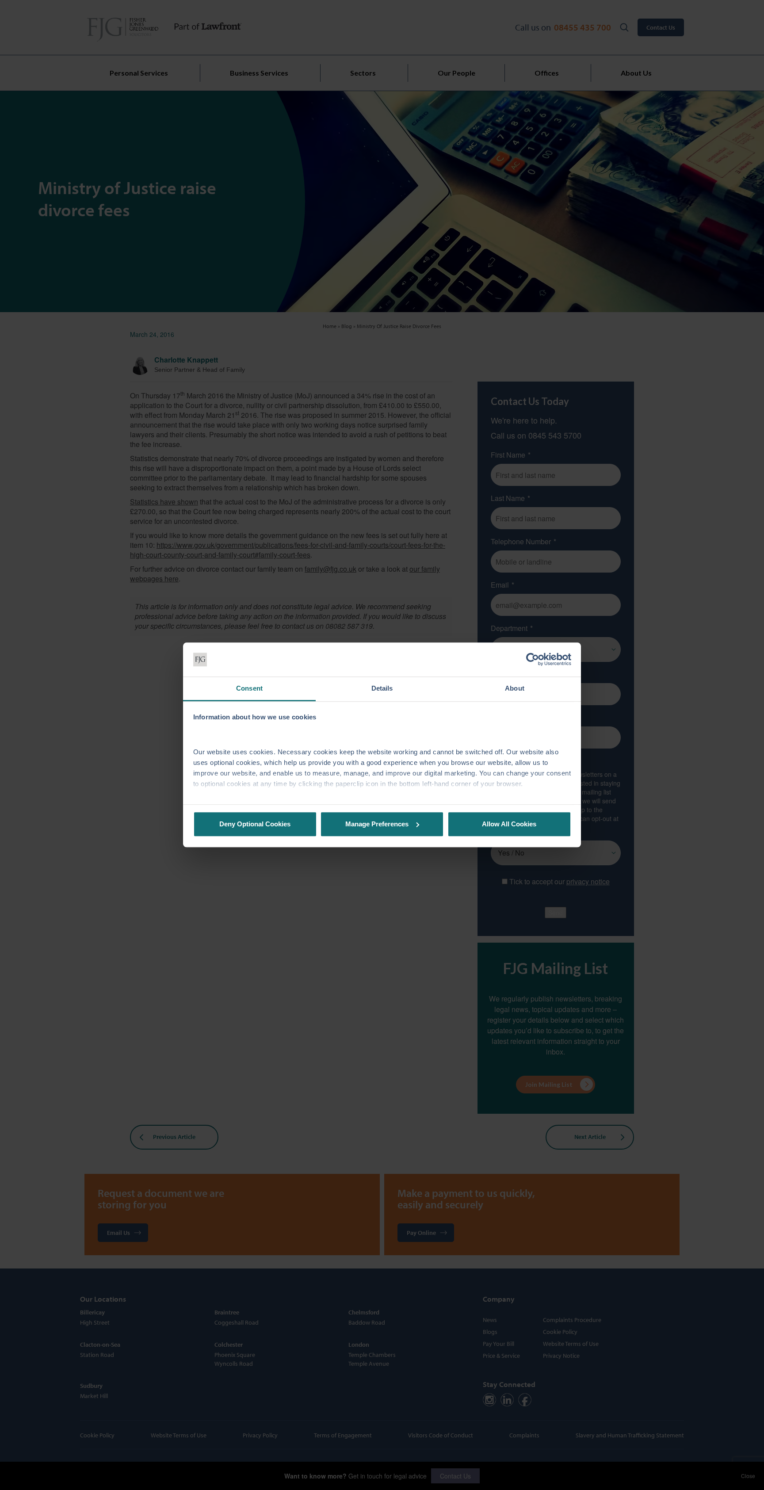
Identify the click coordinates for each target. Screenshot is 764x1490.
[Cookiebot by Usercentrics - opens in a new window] (532, 659)
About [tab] (514, 688)
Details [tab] (382, 688)
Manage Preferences (377, 824)
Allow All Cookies (509, 824)
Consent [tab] (249, 688)
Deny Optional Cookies (254, 824)
